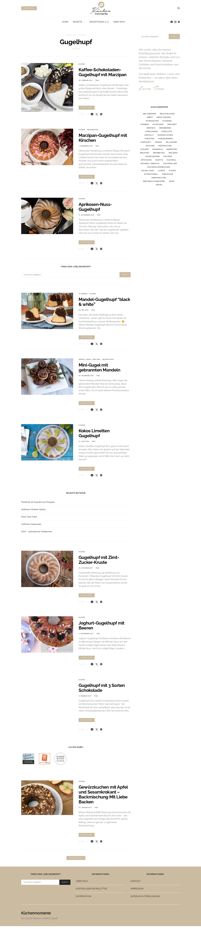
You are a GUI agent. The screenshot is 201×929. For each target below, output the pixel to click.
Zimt (172, 181)
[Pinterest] (179, 22)
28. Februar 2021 (85, 80)
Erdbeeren (165, 128)
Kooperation (83, 893)
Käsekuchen (166, 146)
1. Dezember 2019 (86, 146)
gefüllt (150, 135)
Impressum (137, 886)
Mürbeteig (159, 153)
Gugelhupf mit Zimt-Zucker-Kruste (99, 560)
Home (65, 22)
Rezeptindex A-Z (99, 22)
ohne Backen (153, 156)
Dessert (173, 124)
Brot (150, 117)
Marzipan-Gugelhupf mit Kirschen (103, 138)
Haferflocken (166, 135)
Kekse (159, 142)
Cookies (168, 121)
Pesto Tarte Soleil (29, 517)
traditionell (151, 174)
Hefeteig (150, 139)
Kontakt (136, 878)
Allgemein (83, 293)
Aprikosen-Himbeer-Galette (33, 509)
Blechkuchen (167, 114)
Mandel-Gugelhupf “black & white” (104, 302)
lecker (145, 149)
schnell (172, 160)
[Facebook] (172, 22)
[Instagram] (175, 22)
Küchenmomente (36, 910)
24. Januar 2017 (85, 804)
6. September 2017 (86, 633)
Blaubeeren (150, 114)
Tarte (162, 171)
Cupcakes (159, 124)
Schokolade (171, 163)
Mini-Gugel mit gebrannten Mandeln (99, 367)
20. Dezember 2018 (86, 375)
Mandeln (158, 149)
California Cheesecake (31, 524)
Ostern (168, 156)
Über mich (119, 22)
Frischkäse (152, 131)
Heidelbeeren (166, 139)
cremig (145, 124)
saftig (160, 160)
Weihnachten (92, 129)
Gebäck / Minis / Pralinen (89, 359)
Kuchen (82, 64)
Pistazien (147, 160)
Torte (173, 171)
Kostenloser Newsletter (91, 886)
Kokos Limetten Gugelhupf (94, 433)
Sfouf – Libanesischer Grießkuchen (36, 531)
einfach (151, 128)
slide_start (148, 171)
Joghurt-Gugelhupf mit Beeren (101, 625)
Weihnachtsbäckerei (154, 181)
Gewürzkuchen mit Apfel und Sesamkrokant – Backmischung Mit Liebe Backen (103, 791)
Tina (97, 80)
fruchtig (167, 131)
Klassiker (172, 142)
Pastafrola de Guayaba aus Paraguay (38, 502)
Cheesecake (153, 121)
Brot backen (164, 117)
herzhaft (146, 142)
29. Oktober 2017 (86, 568)
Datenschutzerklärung (145, 893)
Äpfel (160, 185)
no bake (173, 153)
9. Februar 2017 (85, 696)
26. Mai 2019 (83, 310)
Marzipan (172, 149)
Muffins (145, 153)
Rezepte (77, 22)
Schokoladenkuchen (159, 167)
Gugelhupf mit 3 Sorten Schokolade (102, 688)
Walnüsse (168, 174)
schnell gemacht (151, 163)
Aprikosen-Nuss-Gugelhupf (95, 207)
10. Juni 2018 (84, 441)
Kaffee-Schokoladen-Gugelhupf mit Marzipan (102, 72)
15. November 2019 (86, 215)
